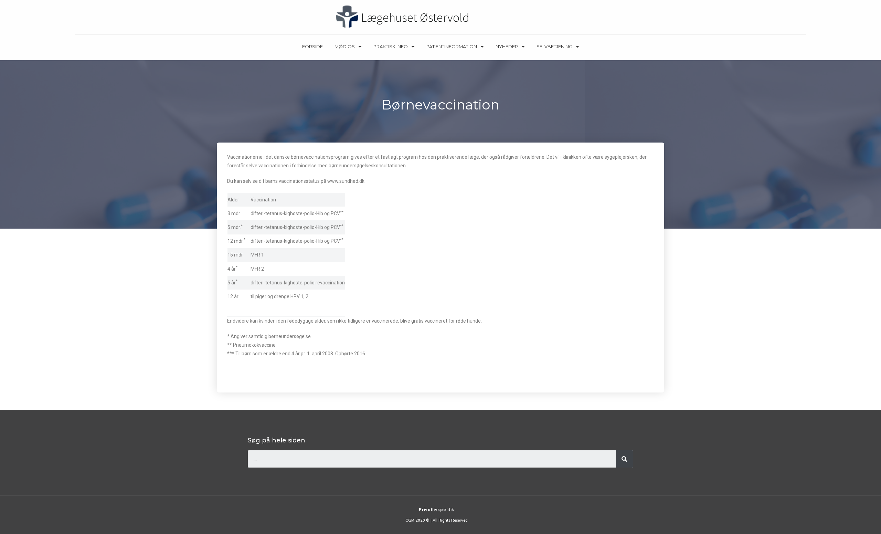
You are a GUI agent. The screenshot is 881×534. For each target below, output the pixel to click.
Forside (312, 46)
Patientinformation (451, 46)
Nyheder (507, 46)
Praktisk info (390, 46)
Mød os (345, 46)
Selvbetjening (554, 46)
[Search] (624, 459)
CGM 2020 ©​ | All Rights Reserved (436, 520)
